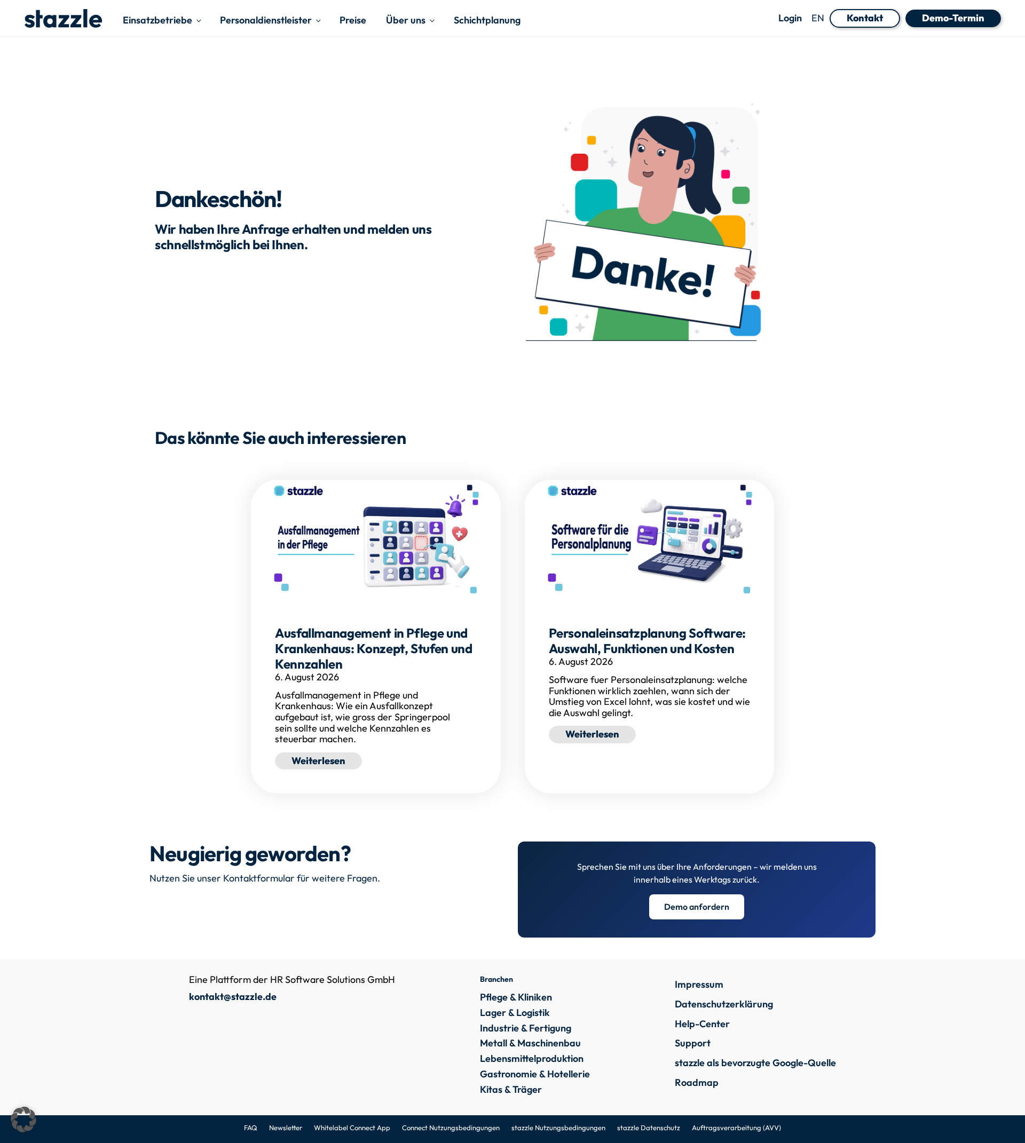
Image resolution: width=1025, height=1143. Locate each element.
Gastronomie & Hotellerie (535, 1074)
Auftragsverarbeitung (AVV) (736, 1127)
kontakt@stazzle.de (233, 997)
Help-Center (702, 1024)
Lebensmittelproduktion (532, 1059)
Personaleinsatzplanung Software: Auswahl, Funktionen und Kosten (647, 640)
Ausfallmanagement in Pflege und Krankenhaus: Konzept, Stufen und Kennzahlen (373, 648)
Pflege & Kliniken (516, 997)
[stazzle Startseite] (63, 18)
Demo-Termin (953, 18)
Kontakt (865, 18)
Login (790, 18)
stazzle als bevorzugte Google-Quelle (755, 1063)
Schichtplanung (487, 20)
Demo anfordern (696, 906)
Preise (353, 20)
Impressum (699, 984)
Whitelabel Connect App (352, 1127)
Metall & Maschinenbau (530, 1043)
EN (817, 18)
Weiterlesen (326, 760)
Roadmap (697, 1082)
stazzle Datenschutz (648, 1127)
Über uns (405, 20)
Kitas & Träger (511, 1090)
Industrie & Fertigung (525, 1028)
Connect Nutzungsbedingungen (451, 1127)
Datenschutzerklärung (724, 1004)
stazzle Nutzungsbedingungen (558, 1127)
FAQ (250, 1127)
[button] (23, 1119)
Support (693, 1043)
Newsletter (285, 1127)
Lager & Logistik (515, 1013)
